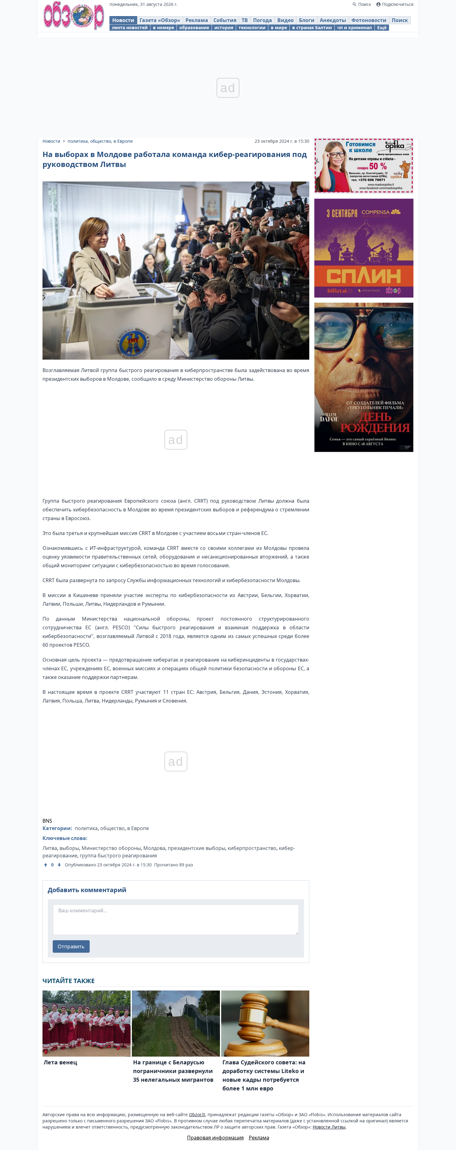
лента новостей (130, 27)
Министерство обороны (111, 848)
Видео (285, 20)
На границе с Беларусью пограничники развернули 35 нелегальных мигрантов (173, 1070)
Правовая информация (215, 1137)
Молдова (154, 848)
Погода (262, 20)
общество (100, 141)
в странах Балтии (312, 27)
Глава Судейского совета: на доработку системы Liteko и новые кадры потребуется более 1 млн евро (264, 1075)
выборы (69, 848)
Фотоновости (369, 20)
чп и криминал (354, 27)
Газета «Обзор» (160, 20)
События (224, 20)
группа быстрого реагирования (118, 855)
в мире (279, 27)
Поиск (400, 20)
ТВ (245, 20)
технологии (252, 27)
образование (194, 27)
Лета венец (60, 1062)
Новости (123, 20)
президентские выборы (196, 848)
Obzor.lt (197, 1114)
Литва (49, 848)
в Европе (123, 141)
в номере (163, 27)
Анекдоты (333, 20)
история (223, 27)
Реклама (197, 20)
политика (78, 141)
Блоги (307, 20)
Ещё (382, 27)
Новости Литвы (329, 1127)
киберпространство (252, 848)
